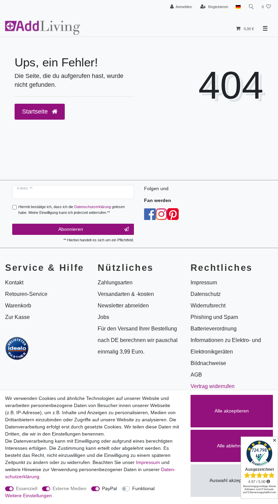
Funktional (143, 488)
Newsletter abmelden (123, 305)
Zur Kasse (17, 317)
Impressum (148, 462)
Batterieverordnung (214, 328)
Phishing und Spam (214, 317)
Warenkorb (18, 305)
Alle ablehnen (231, 445)
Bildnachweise (208, 363)
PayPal (109, 488)
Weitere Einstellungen (28, 495)
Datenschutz (206, 294)
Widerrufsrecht (208, 305)
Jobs (103, 317)
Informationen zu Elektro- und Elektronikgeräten (226, 346)
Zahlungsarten (115, 282)
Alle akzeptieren (232, 411)
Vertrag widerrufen (213, 386)
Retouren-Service (26, 294)
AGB (196, 375)
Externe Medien (69, 488)
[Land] (238, 7)
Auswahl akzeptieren (232, 480)
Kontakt (14, 282)
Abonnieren (70, 229)
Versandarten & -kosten (126, 294)
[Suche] (251, 7)
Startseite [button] (35, 111)
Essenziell (26, 488)
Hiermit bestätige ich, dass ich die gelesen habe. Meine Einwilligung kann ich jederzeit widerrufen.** (71, 210)
